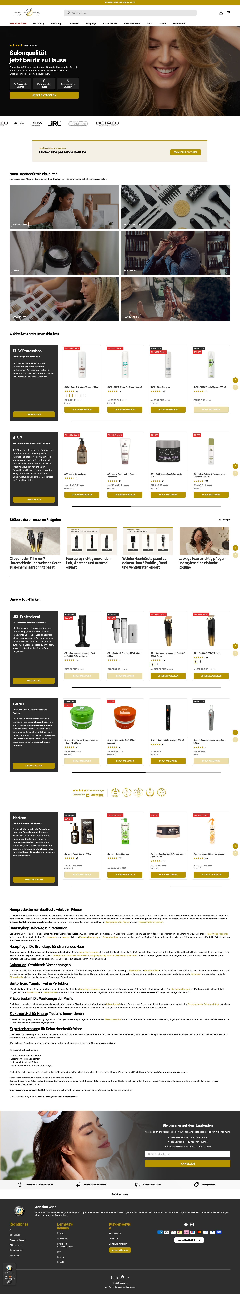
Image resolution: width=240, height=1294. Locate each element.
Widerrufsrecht (16, 1245)
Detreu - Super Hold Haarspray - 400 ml (167, 740)
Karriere (60, 1257)
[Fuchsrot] (76, 395)
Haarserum (120, 955)
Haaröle (110, 955)
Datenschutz (15, 1235)
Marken (163, 23)
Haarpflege (56, 23)
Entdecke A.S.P (34, 499)
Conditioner (70, 955)
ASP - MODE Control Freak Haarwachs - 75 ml (167, 475)
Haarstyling (38, 23)
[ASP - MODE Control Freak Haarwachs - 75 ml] (168, 451)
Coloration (74, 23)
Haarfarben (134, 970)
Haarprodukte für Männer (117, 921)
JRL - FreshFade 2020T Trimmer (207, 653)
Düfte (150, 23)
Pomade (83, 937)
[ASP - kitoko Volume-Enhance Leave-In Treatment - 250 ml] (211, 451)
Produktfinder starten (185, 152)
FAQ (59, 1252)
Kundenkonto (115, 1233)
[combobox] (130, 13)
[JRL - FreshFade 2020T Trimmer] (211, 631)
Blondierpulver (151, 970)
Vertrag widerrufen (120, 1250)
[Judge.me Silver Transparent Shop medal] (126, 792)
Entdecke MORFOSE (34, 879)
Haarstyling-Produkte (217, 933)
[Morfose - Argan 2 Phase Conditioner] (211, 831)
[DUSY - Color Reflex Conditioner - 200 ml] (82, 365)
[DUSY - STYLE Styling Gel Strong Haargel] (125, 365)
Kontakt (60, 1262)
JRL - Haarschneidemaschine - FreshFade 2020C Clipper (168, 654)
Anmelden (188, 1163)
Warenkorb (113, 1238)
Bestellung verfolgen (118, 1244)
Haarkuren (132, 955)
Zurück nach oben (120, 1194)
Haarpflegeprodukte (89, 952)
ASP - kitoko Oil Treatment (75, 474)
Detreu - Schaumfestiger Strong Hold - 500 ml (210, 741)
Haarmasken (83, 955)
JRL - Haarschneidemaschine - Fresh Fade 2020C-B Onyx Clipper (79, 654)
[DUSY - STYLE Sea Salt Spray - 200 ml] (211, 365)
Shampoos (58, 955)
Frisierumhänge (211, 1004)
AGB (11, 1229)
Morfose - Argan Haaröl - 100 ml (77, 854)
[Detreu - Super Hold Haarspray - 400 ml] (168, 718)
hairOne (123, 1283)
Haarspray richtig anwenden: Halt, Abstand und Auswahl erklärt (89, 562)
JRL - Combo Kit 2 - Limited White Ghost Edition (124, 654)
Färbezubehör (16, 977)
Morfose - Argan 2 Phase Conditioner (209, 854)
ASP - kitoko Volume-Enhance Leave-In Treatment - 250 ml (210, 475)
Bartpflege (91, 23)
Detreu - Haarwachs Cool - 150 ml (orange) (121, 741)
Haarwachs (52, 937)
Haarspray (93, 937)
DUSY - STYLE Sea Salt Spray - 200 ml (210, 387)
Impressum (14, 1255)
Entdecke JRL (34, 680)
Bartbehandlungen (180, 989)
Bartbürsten (33, 992)
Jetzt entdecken (44, 95)
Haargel (65, 937)
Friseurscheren (195, 1004)
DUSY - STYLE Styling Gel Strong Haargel (125, 387)
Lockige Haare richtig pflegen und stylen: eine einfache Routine (202, 562)
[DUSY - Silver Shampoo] (168, 365)
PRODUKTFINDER (18, 23)
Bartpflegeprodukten (89, 989)
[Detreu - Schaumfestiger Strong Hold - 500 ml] (211, 718)
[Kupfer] (80, 395)
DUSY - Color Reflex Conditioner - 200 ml (81, 387)
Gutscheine (62, 1238)
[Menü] (14, 1264)
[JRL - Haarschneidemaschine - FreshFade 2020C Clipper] (168, 631)
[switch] (9, 1282)
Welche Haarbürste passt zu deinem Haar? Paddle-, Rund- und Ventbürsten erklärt (145, 562)
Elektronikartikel (132, 23)
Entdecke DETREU (33, 766)
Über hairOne (179, 23)
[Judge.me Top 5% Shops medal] (150, 792)
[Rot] (66, 395)
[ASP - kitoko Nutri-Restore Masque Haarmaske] (125, 451)
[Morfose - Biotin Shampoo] (125, 831)
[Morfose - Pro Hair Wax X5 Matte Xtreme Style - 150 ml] (168, 831)
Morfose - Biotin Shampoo (118, 854)
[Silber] (157, 664)
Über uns (61, 1233)
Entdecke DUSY (34, 414)
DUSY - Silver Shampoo (160, 387)
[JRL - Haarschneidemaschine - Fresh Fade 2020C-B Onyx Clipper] (82, 631)
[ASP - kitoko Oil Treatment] (82, 451)
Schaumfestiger (110, 937)
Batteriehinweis (16, 1250)
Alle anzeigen (223, 519)
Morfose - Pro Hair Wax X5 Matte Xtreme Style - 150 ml (167, 855)
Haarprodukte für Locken (151, 921)
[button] (229, 13)
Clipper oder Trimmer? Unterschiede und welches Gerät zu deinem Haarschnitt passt (35, 562)
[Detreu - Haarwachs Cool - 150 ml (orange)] (125, 718)
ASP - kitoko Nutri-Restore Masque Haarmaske (122, 475)
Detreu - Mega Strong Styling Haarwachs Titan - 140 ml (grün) (81, 741)
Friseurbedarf (110, 23)
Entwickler (196, 973)
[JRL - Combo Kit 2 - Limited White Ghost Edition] (125, 631)
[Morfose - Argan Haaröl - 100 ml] (82, 831)
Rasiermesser (50, 992)
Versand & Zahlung (18, 1240)
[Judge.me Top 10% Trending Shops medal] (161, 792)
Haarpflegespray (98, 955)
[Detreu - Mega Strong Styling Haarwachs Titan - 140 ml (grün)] (82, 718)
